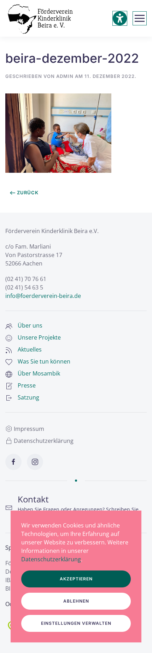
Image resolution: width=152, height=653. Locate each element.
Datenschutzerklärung (44, 441)
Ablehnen (76, 601)
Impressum (29, 429)
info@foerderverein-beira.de (43, 296)
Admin (65, 76)
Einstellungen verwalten (76, 623)
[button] (140, 18)
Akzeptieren (76, 578)
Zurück (28, 192)
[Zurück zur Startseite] (40, 18)
